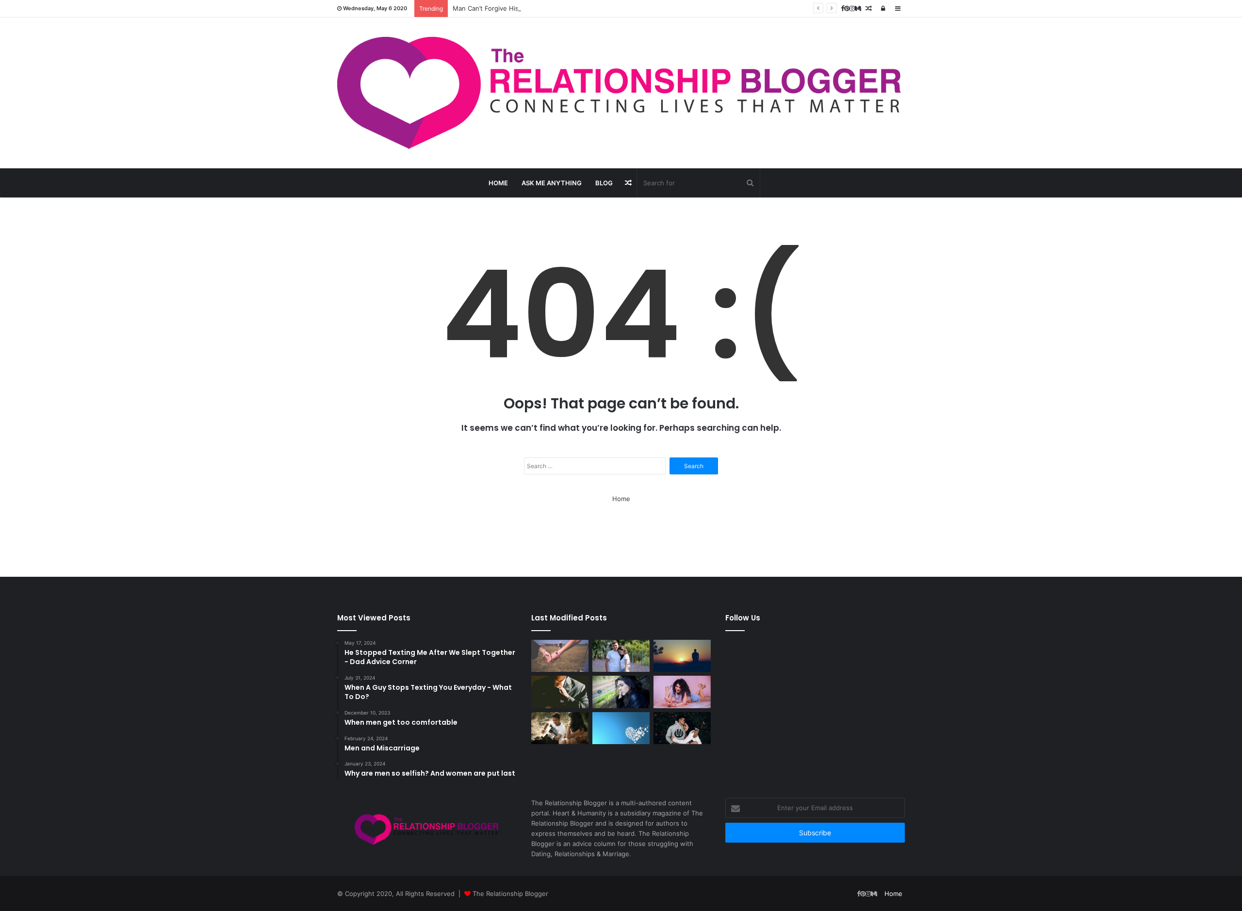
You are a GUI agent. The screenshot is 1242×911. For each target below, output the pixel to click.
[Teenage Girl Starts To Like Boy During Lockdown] (621, 656)
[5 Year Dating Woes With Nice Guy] (621, 728)
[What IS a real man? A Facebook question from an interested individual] (559, 692)
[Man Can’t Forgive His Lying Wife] (682, 656)
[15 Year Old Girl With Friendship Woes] (559, 656)
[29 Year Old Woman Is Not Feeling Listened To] (621, 692)
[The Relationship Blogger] (621, 93)
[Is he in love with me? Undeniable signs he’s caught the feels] (682, 728)
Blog (604, 183)
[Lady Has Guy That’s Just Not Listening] (682, 692)
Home (498, 183)
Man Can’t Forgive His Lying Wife (502, 8)
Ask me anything (552, 183)
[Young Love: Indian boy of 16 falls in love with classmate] (559, 728)
